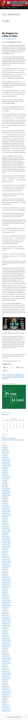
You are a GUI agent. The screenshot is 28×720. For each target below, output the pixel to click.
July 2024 (4, 468)
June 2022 (4, 500)
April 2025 (4, 457)
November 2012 (6, 674)
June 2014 (4, 650)
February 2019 (5, 557)
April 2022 (4, 503)
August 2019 (5, 548)
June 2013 (4, 666)
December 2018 (6, 561)
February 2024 (5, 477)
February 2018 (5, 577)
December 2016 (6, 600)
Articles (13, 7)
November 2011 (6, 692)
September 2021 (6, 515)
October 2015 (5, 623)
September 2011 (6, 696)
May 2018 (4, 572)
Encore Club (5, 377)
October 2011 (5, 694)
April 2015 (4, 633)
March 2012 (5, 686)
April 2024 (4, 473)
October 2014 (5, 643)
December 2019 (6, 541)
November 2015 (6, 622)
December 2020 (6, 529)
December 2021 (6, 510)
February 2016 (5, 617)
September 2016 (6, 605)
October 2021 (5, 513)
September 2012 (6, 678)
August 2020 (5, 533)
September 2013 (6, 663)
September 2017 (6, 585)
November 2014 (6, 641)
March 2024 (5, 475)
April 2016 (4, 613)
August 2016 (5, 607)
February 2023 (5, 488)
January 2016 (5, 618)
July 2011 (4, 699)
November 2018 (6, 562)
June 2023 (4, 482)
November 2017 (6, 582)
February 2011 (5, 707)
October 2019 (5, 544)
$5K (17, 375)
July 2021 (4, 518)
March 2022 (5, 505)
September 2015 (6, 625)
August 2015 (5, 627)
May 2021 (4, 521)
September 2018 (6, 566)
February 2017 (5, 597)
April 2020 (4, 534)
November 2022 (6, 491)
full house (10, 377)
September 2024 (6, 465)
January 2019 (5, 559)
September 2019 (6, 546)
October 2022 (5, 493)
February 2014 (5, 655)
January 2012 (5, 689)
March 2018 (5, 575)
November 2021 (6, 511)
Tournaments (9, 375)
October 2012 (5, 676)
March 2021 (5, 524)
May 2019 (4, 552)
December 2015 (6, 620)
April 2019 (4, 554)
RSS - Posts (6, 414)
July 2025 (4, 454)
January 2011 (5, 709)
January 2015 (5, 638)
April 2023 (4, 485)
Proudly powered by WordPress (14, 717)
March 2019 (5, 556)
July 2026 (4, 445)
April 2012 (4, 684)
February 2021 (5, 526)
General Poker (9, 374)
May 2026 (4, 449)
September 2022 (6, 495)
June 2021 (4, 520)
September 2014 (6, 645)
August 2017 (5, 587)
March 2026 (5, 450)
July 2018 (4, 569)
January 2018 (5, 579)
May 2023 (4, 483)
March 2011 (5, 706)
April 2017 (4, 594)
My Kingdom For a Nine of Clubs (10, 35)
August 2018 (5, 567)
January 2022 (5, 508)
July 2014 (4, 648)
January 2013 (5, 671)
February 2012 (5, 687)
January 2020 (5, 539)
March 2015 (5, 635)
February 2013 (5, 669)
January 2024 (5, 478)
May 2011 (4, 702)
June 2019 (4, 551)
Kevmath (15, 377)
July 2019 (4, 549)
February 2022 (5, 506)
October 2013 (5, 661)
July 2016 (4, 608)
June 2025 (4, 455)
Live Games (16, 374)
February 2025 (5, 459)
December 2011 (6, 691)
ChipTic (20, 375)
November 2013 (6, 659)
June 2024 (4, 470)
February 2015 (5, 636)
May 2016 (4, 612)
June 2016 (4, 610)
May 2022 (4, 501)
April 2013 (4, 668)
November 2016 (6, 602)
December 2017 (6, 580)
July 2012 (4, 679)
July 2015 (4, 628)
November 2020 (6, 531)
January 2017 (5, 599)
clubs (24, 375)
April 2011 (4, 704)
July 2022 (4, 498)
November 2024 (6, 462)
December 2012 (6, 673)
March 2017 (5, 595)
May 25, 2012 (18, 361)
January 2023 (5, 490)
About (8, 7)
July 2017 (4, 589)
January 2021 (5, 528)
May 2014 (4, 651)
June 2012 (4, 681)
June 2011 (4, 701)
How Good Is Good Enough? (9, 438)
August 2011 (5, 697)
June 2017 (4, 590)
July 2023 (4, 480)
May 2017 (4, 592)
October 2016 (5, 603)
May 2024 (4, 472)
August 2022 (5, 496)
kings (18, 377)
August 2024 (5, 467)
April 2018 (4, 574)
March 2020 (5, 536)
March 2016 (5, 615)
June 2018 (4, 571)
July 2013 (4, 664)
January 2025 (5, 460)
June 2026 (4, 447)
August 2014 (5, 646)
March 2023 (5, 487)
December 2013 (6, 658)
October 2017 (5, 584)
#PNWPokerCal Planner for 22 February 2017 (13, 440)
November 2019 (6, 543)
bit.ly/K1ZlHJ (5, 357)
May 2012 (4, 683)
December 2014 (6, 640)
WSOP (6, 378)
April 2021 (4, 523)
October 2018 (5, 564)
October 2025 (5, 452)
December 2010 (6, 711)
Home (3, 7)
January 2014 (5, 656)
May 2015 (4, 631)
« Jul (7, 431)
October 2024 (5, 463)
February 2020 (5, 538)
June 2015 (4, 630)
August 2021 (5, 516)
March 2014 (5, 653)
